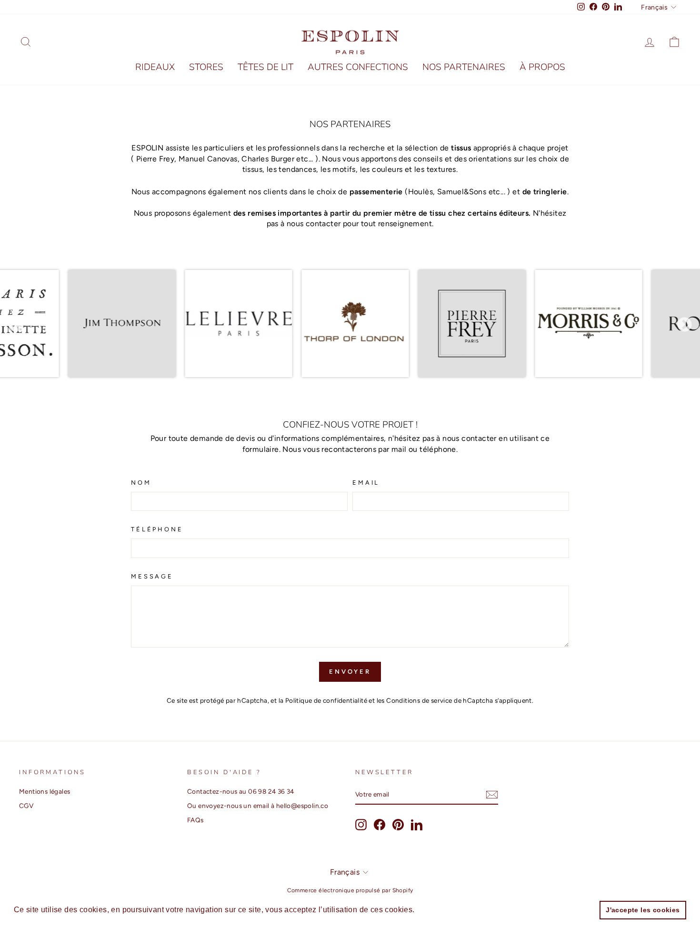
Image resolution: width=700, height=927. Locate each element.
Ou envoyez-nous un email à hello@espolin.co (257, 805)
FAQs (195, 820)
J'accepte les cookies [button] (643, 910)
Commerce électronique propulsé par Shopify (350, 890)
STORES (206, 67)
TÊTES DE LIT (265, 67)
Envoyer (350, 671)
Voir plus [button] (434, 910)
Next (684, 325)
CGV (26, 805)
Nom (141, 482)
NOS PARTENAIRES (463, 67)
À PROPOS (542, 67)
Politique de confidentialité (326, 700)
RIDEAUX (155, 67)
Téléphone (157, 529)
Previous (15, 325)
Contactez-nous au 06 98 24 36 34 (240, 791)
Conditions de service (419, 700)
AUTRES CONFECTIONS (358, 67)
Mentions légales (44, 791)
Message (152, 576)
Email (366, 482)
